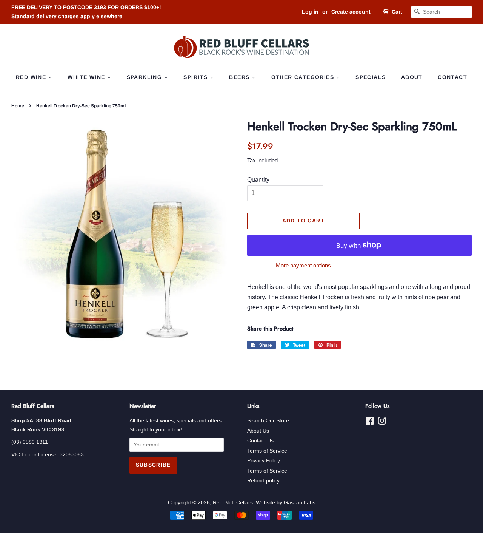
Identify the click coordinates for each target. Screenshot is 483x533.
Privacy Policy (263, 460)
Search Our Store (268, 420)
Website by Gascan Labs (285, 502)
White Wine (87, 77)
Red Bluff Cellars (233, 502)
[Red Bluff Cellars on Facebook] (369, 422)
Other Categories (303, 77)
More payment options (303, 265)
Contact (452, 77)
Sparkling (145, 77)
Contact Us (260, 440)
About (412, 77)
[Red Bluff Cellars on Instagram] (382, 422)
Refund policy (263, 481)
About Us (258, 431)
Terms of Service (267, 451)
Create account (351, 12)
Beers (240, 77)
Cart (397, 12)
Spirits (196, 77)
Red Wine (32, 77)
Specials (370, 77)
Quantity (258, 179)
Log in (310, 12)
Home (17, 105)
